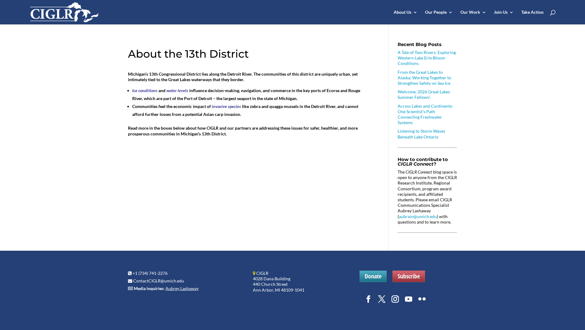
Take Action (532, 12)
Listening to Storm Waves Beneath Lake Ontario (421, 133)
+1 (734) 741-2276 (150, 273)
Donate (373, 276)
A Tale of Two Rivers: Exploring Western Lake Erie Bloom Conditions (427, 58)
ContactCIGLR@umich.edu (158, 280)
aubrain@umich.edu (418, 216)
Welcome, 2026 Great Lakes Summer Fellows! (424, 94)
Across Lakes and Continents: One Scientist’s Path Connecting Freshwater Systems (425, 114)
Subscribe (409, 276)
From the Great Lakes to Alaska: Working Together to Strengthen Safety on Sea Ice (424, 78)
